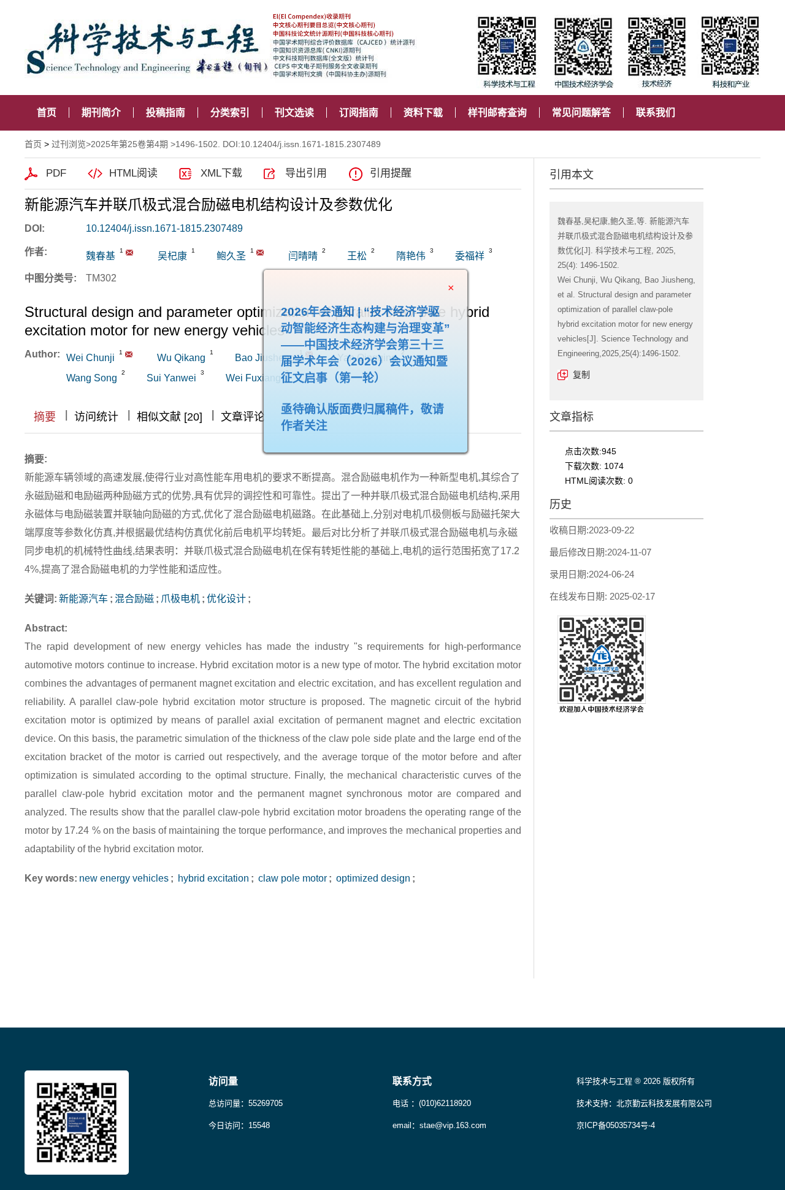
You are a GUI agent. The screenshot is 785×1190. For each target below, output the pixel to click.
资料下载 (423, 112)
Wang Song (91, 378)
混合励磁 (134, 598)
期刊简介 (101, 112)
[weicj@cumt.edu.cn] (129, 253)
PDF (56, 173)
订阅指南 (358, 112)
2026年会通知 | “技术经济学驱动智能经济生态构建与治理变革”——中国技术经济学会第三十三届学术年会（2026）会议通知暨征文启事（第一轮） (388, 367)
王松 (357, 256)
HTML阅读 (133, 173)
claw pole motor (291, 878)
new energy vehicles (124, 878)
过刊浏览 (69, 144)
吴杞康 (172, 256)
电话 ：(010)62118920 (431, 1103)
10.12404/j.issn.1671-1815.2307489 (164, 228)
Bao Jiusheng (265, 358)
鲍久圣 (231, 256)
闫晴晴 (303, 256)
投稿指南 (165, 112)
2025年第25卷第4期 (129, 144)
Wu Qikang (181, 358)
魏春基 (100, 256)
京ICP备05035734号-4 (615, 1125)
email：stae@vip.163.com (439, 1125)
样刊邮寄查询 (497, 112)
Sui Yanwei (171, 378)
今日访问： (239, 1125)
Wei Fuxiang (253, 378)
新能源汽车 (83, 598)
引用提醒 (391, 173)
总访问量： (246, 1103)
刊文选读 (294, 112)
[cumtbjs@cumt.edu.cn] (260, 253)
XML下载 (221, 173)
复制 (581, 375)
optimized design (372, 878)
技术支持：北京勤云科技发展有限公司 (644, 1103)
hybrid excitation (212, 878)
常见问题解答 (581, 112)
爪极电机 (180, 598)
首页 (46, 112)
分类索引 (230, 112)
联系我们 (655, 112)
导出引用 (306, 173)
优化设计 (226, 598)
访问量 (223, 1081)
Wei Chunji (90, 358)
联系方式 (412, 1081)
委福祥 (469, 256)
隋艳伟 (411, 256)
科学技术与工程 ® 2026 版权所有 (635, 1081)
